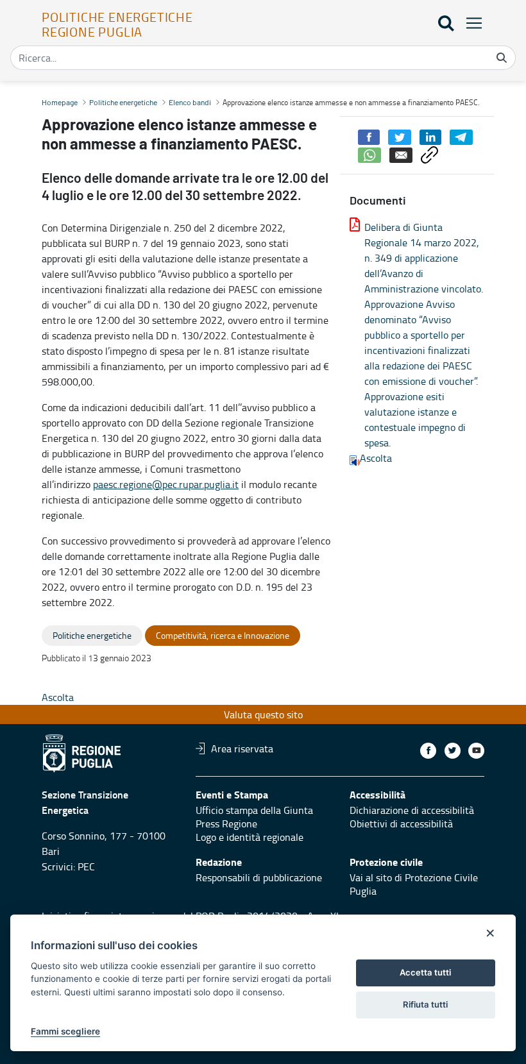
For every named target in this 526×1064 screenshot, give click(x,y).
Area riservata (242, 748)
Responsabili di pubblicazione (259, 877)
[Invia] (501, 57)
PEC (86, 866)
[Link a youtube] (476, 751)
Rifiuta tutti (425, 1004)
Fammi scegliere (65, 1031)
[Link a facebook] (428, 751)
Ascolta (376, 458)
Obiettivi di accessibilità (401, 823)
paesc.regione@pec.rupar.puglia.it (166, 484)
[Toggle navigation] (470, 22)
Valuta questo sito (263, 714)
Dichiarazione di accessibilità (412, 810)
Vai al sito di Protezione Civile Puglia (414, 884)
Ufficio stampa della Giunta (254, 810)
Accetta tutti (425, 972)
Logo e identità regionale (249, 837)
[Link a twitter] (453, 751)
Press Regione (226, 823)
